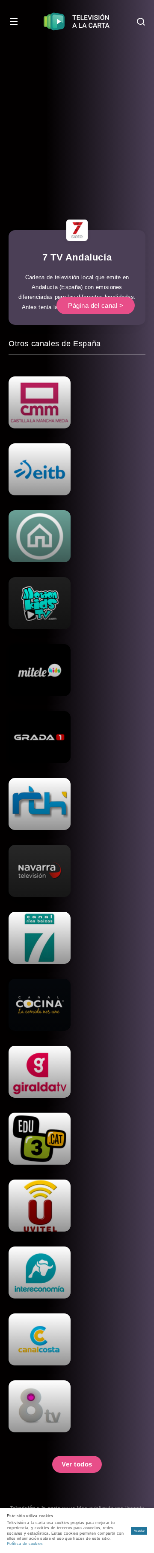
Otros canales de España (55, 343)
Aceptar (139, 1530)
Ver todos (77, 1464)
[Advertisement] (77, 123)
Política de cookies (25, 1543)
